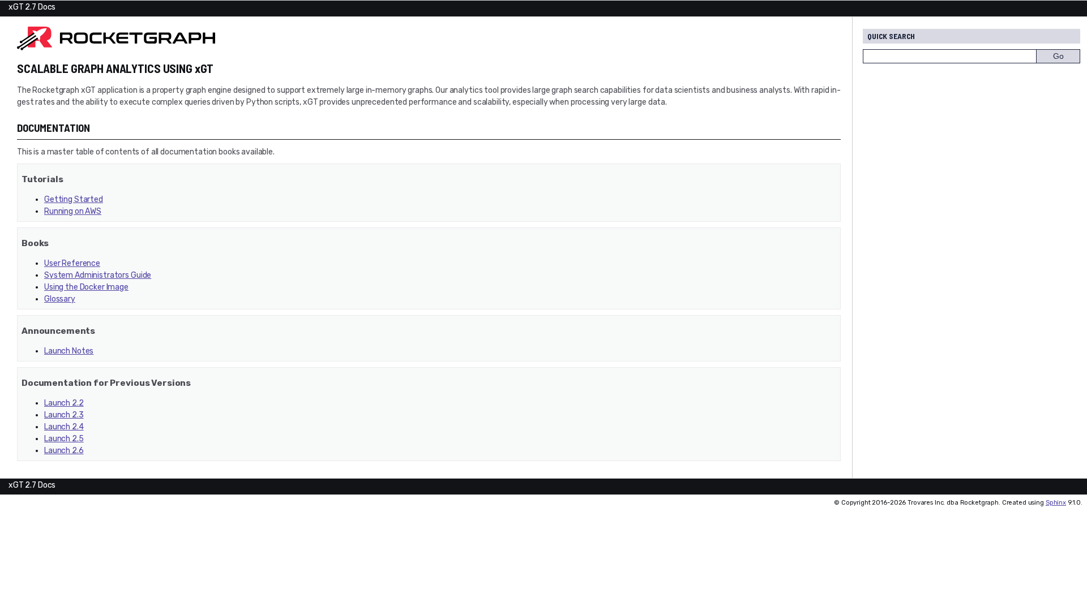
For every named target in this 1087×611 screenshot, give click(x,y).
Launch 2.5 (64, 439)
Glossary (59, 299)
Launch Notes (68, 351)
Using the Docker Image (86, 287)
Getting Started (73, 199)
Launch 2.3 (64, 415)
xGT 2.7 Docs (31, 7)
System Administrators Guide (97, 275)
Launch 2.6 (64, 450)
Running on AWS (72, 211)
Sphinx (1056, 502)
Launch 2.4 (64, 427)
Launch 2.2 (64, 403)
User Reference (72, 263)
